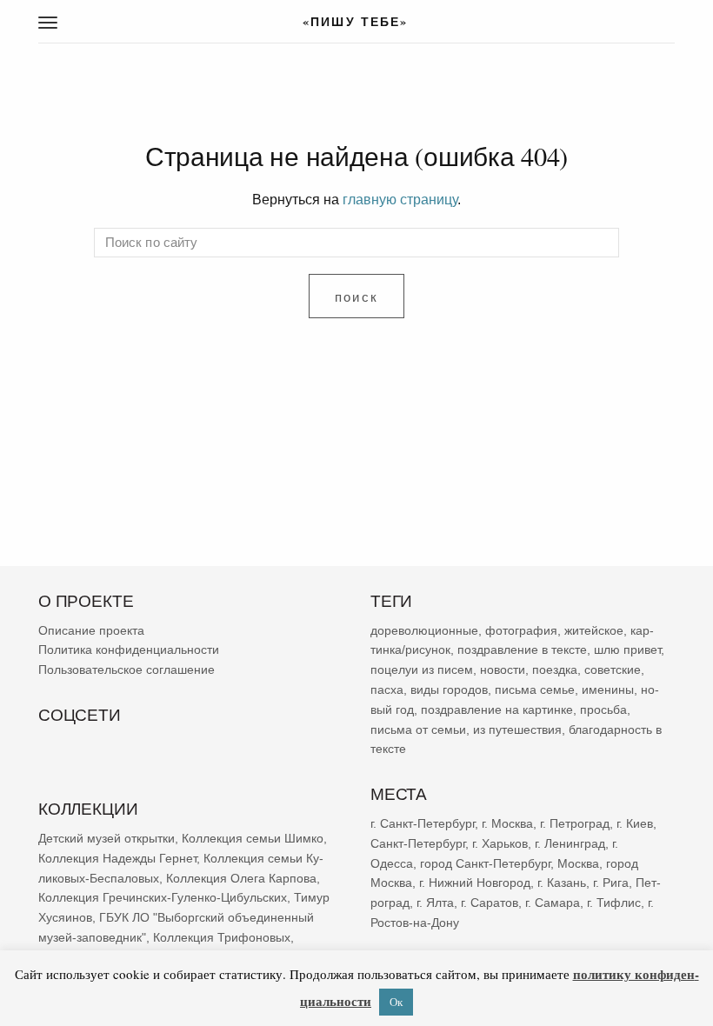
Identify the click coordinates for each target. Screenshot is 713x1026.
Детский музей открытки (106, 838)
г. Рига (611, 882)
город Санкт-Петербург (485, 863)
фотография (521, 630)
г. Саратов (489, 902)
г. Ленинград (570, 843)
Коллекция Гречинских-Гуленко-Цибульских (162, 897)
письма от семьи (418, 729)
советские (612, 669)
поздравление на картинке (497, 709)
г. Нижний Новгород (474, 882)
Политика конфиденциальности (128, 650)
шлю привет (627, 650)
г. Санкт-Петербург (422, 823)
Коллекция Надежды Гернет (117, 858)
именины (608, 689)
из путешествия (517, 729)
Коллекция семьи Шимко (252, 838)
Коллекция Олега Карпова (241, 878)
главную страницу (400, 199)
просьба (603, 709)
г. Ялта (435, 902)
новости (502, 669)
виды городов (449, 689)
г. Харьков (500, 843)
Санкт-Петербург (417, 843)
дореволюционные (424, 630)
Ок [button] (396, 1001)
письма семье (535, 689)
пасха (386, 689)
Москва (578, 863)
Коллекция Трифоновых (221, 937)
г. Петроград (575, 823)
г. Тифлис (614, 902)
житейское (593, 630)
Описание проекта (91, 630)
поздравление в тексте (522, 650)
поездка (554, 669)
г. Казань (561, 882)
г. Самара (552, 902)
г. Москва (507, 823)
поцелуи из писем (421, 669)
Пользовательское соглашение (126, 669)
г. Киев (634, 823)
